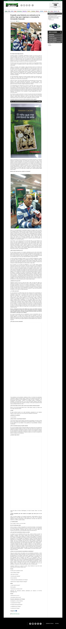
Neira (58, 11)
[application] (26, 101)
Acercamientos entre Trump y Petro (55, 6)
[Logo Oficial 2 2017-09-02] (55, 26)
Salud (49, 11)
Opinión (12, 11)
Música (49, 45)
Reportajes (18, 613)
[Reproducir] (11, 101)
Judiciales (41, 11)
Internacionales (19, 11)
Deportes (28, 11)
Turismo (51, 11)
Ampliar (55, 7)
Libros (18, 21)
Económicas (33, 11)
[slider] (40, 101)
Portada (6, 11)
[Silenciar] (37, 101)
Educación (55, 11)
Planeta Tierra (25, 11)
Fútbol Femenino (53, 40)
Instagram (27, 5)
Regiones (37, 11)
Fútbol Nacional (53, 38)
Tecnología (45, 11)
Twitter (24, 5)
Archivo (59, 0)
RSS (29, 5)
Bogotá (15, 11)
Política (9, 11)
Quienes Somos (55, 0)
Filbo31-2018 (13, 613)
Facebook (22, 5)
